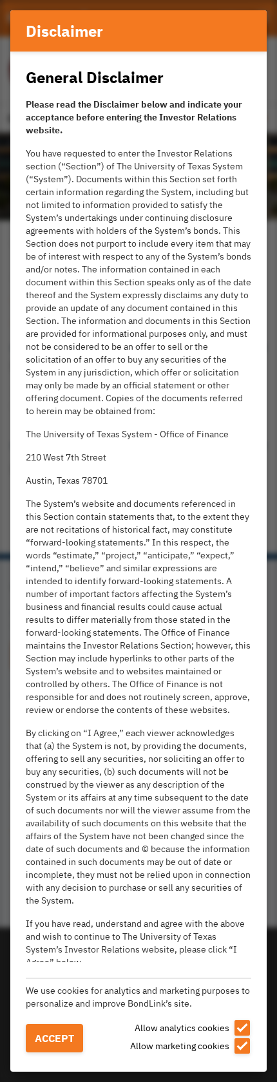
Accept (54, 1038)
